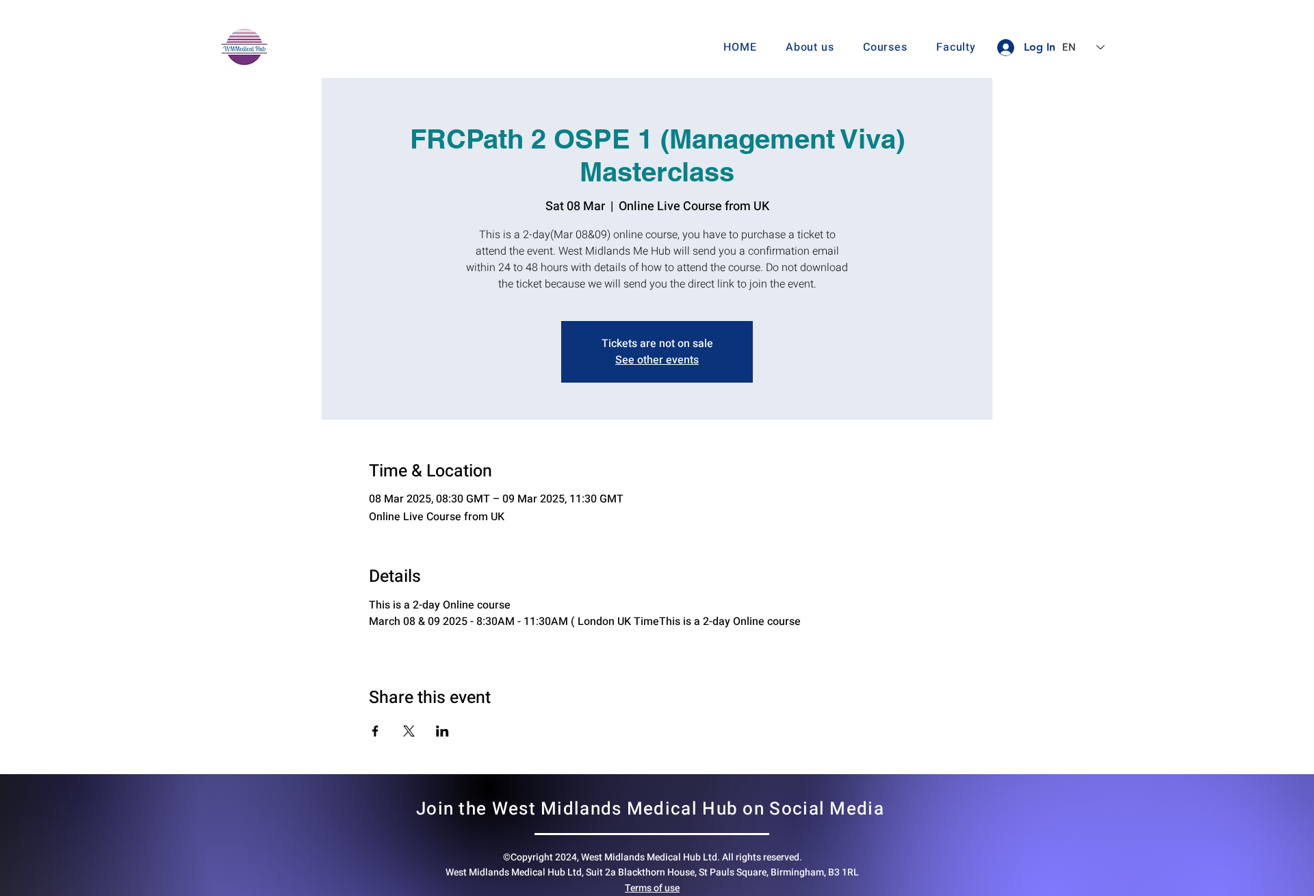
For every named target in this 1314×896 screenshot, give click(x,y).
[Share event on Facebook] (375, 731)
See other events (657, 360)
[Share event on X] (408, 731)
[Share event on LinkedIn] (442, 731)
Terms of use (652, 888)
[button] (885, 47)
